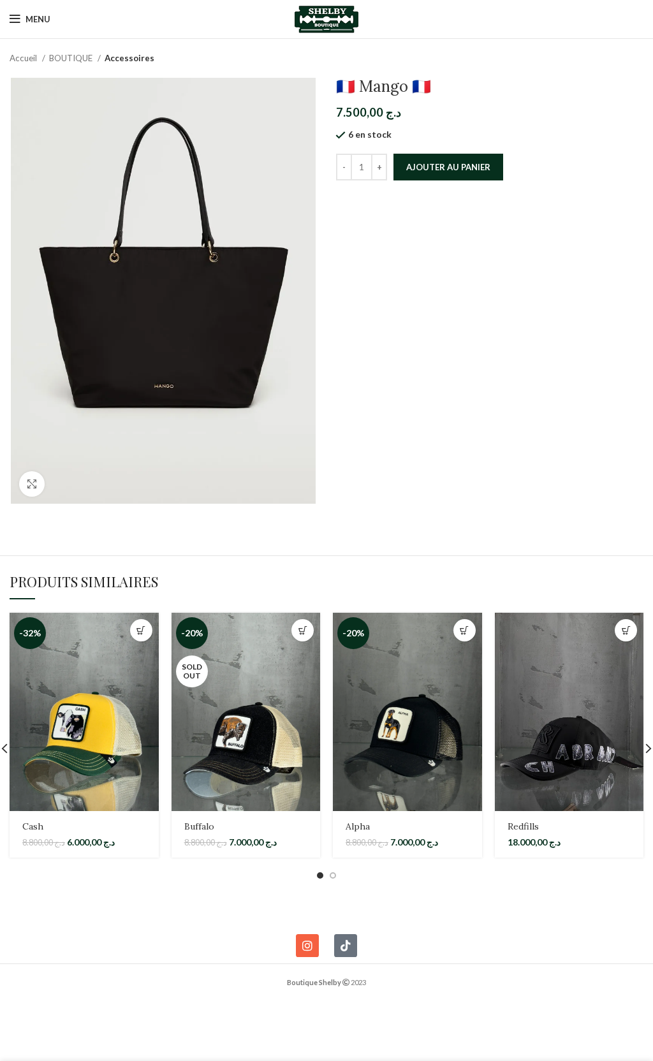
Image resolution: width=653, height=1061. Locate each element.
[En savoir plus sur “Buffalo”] (302, 630)
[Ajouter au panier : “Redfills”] (626, 630)
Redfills (523, 826)
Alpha (358, 826)
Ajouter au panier (448, 167)
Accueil (24, 58)
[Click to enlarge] (32, 484)
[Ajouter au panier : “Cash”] (141, 630)
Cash (32, 826)
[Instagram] (307, 945)
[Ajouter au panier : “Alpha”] (464, 630)
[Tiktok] (345, 945)
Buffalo (199, 826)
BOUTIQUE (71, 58)
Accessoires (129, 58)
